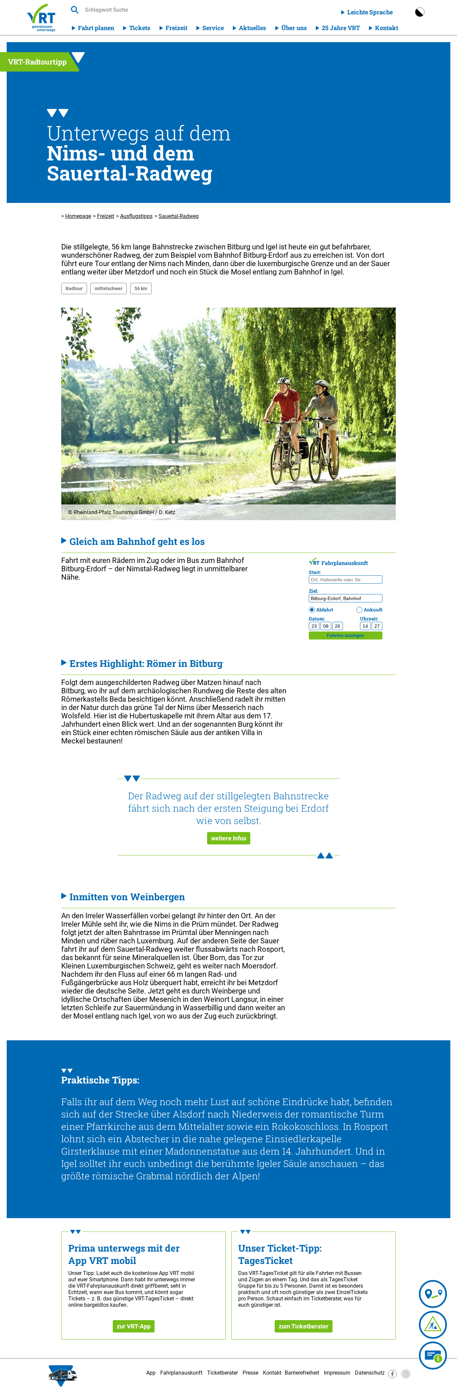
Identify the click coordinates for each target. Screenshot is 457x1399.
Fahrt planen (96, 28)
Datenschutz (370, 1373)
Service (213, 28)
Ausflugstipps (136, 216)
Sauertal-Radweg (179, 216)
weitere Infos (228, 838)
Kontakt (386, 28)
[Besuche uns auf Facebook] (392, 1376)
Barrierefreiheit (302, 1373)
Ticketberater (222, 1373)
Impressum (337, 1373)
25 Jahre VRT (341, 28)
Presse (250, 1373)
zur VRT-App (134, 1326)
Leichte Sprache (370, 12)
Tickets (139, 28)
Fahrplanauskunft (181, 1373)
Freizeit (176, 28)
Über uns (294, 28)
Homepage (78, 216)
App (151, 1373)
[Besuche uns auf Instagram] (405, 1376)
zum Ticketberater (304, 1326)
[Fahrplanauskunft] (433, 1294)
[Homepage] (41, 17)
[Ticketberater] (433, 1356)
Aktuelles (252, 28)
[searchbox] (148, 9)
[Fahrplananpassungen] (433, 1325)
